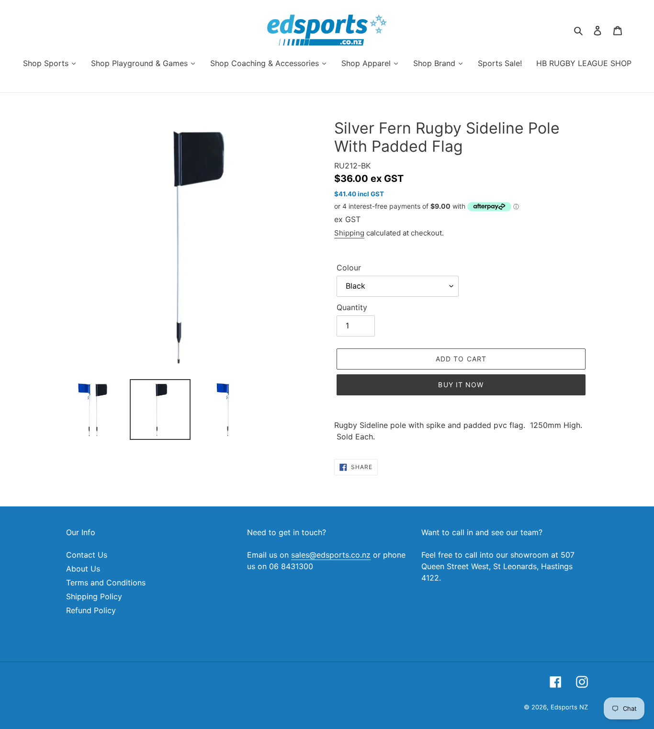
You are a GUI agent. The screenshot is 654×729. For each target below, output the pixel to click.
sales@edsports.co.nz (331, 555)
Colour (349, 267)
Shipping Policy (94, 596)
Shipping (349, 232)
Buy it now (461, 385)
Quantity (352, 307)
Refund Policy (91, 610)
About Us (83, 568)
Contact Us (86, 555)
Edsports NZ (569, 707)
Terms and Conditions (106, 582)
